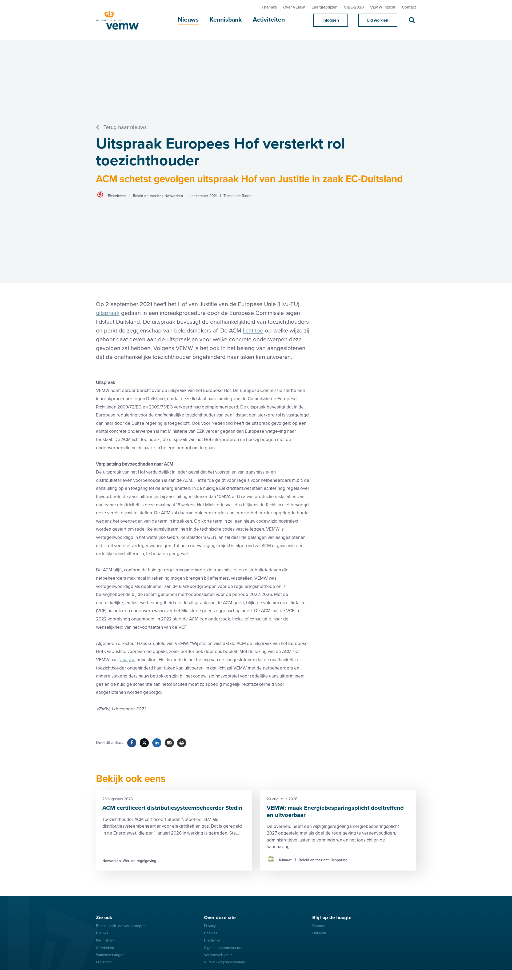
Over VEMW (294, 7)
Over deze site (220, 917)
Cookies (210, 933)
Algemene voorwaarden (223, 947)
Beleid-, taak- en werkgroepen (121, 926)
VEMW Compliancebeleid (224, 962)
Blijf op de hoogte (331, 917)
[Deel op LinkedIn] (156, 742)
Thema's (269, 7)
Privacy (210, 926)
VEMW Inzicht (382, 7)
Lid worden (377, 20)
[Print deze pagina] (181, 742)
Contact (409, 7)
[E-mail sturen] (169, 742)
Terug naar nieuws (125, 127)
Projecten (104, 962)
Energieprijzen (324, 7)
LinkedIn (319, 933)
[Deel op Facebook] (131, 742)
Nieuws (188, 19)
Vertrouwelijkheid (218, 955)
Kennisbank (226, 19)
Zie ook (104, 917)
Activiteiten (269, 19)
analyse (127, 660)
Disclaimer (212, 940)
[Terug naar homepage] (122, 20)
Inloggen (330, 20)
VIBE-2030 (354, 7)
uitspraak (107, 313)
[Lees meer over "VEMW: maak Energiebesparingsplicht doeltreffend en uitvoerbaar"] (338, 830)
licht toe (253, 330)
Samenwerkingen (110, 955)
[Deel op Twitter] (144, 742)
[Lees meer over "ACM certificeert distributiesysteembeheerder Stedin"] (174, 830)
